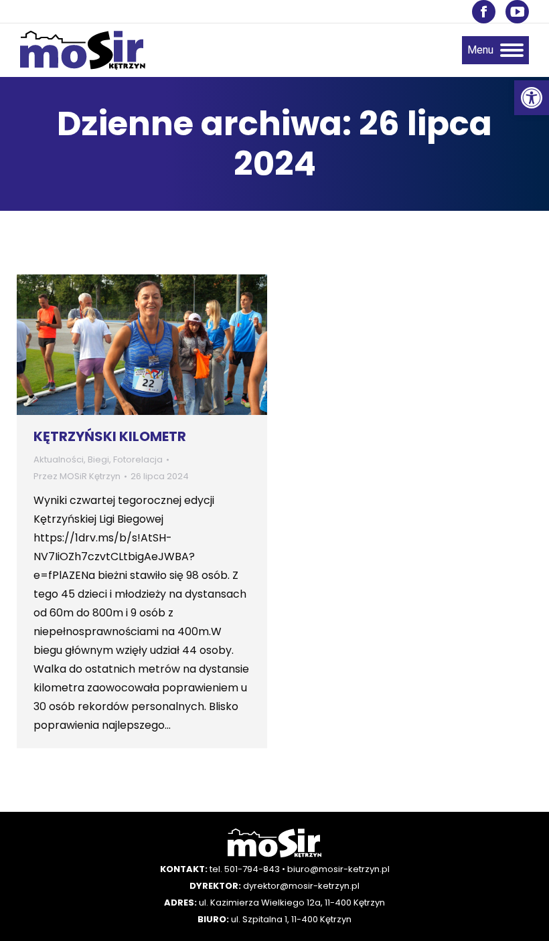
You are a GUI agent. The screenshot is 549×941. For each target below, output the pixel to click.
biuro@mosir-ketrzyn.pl (338, 869)
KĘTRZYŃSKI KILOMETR (109, 436)
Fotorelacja (138, 459)
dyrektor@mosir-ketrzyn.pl (301, 885)
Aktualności (58, 459)
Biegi (98, 459)
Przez (77, 476)
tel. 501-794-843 (245, 869)
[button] (531, 97)
